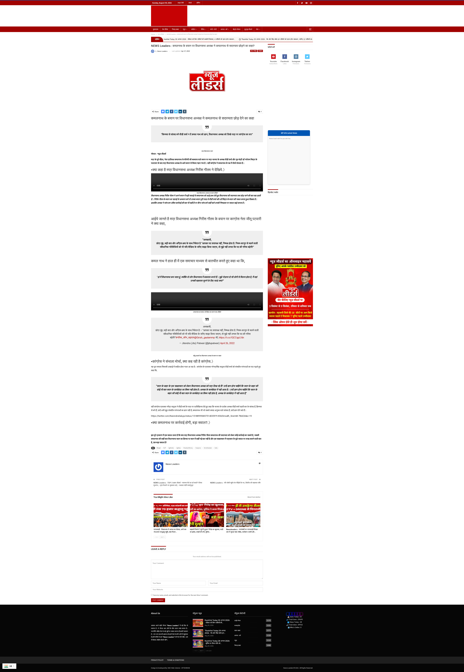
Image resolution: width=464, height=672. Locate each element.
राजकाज (260, 51)
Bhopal (159, 448)
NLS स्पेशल (236, 29)
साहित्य (193, 29)
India (216, 448)
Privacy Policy (157, 660)
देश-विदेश (165, 29)
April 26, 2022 (227, 343)
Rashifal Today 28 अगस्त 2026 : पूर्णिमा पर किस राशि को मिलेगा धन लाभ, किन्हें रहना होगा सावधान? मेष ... (293, 39)
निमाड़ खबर (175, 29)
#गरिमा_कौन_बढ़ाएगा (185, 337)
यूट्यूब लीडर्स (248, 29)
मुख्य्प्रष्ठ (155, 29)
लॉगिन (198, 3)
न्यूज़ (184, 29)
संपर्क (190, 3)
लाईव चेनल (237, 620)
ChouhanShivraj (188, 448)
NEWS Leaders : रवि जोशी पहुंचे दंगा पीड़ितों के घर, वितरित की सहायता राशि (235, 483)
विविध (202, 29)
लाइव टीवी (181, 3)
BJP (164, 448)
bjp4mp (179, 448)
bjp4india (171, 448)
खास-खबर (237, 630)
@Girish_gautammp (204, 337)
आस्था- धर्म (224, 29)
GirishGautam (208, 448)
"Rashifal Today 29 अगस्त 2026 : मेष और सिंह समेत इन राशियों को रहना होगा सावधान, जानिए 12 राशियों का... (217, 39)
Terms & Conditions (175, 660)
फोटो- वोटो (213, 29)
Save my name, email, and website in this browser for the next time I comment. (180, 595)
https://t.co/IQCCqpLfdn (231, 337)
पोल (257, 29)
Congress (198, 448)
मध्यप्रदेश (237, 625)
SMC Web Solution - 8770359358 (179, 668)
